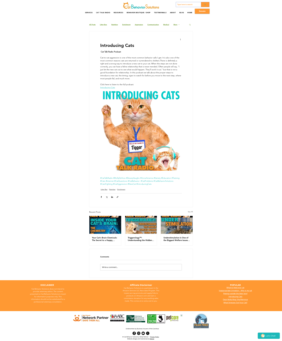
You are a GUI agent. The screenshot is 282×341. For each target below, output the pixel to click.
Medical (166, 25)
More (175, 25)
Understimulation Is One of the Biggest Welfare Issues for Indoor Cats (175, 238)
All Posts (92, 25)
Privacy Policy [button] (154, 337)
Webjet (152, 339)
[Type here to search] (205, 4)
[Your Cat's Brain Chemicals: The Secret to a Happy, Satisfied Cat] (105, 225)
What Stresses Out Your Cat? (235, 302)
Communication (153, 25)
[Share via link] (117, 197)
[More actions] (180, 39)
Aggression (139, 25)
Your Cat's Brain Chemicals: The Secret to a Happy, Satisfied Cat (104, 238)
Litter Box (103, 25)
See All (190, 212)
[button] (118, 12)
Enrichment (126, 25)
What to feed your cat (235, 287)
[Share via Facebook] (101, 197)
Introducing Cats (235, 296)
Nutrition (114, 25)
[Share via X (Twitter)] (107, 197)
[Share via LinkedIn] (112, 197)
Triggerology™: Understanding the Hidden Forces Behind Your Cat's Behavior (140, 238)
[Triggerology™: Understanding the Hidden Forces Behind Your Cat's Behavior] (141, 225)
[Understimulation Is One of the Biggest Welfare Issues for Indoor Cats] (177, 225)
